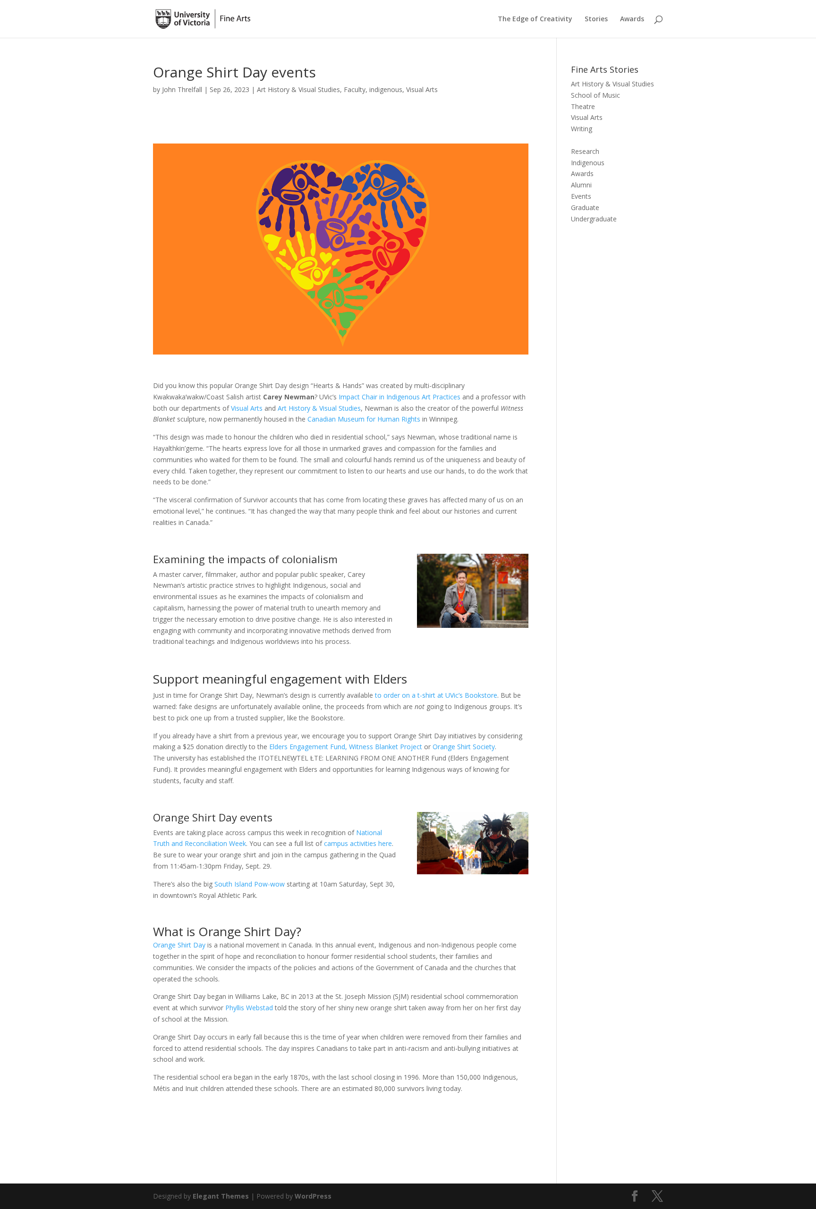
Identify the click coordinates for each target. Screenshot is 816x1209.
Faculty (355, 89)
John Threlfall (182, 89)
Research (585, 151)
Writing (581, 128)
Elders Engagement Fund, (308, 746)
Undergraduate (594, 218)
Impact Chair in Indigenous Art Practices (399, 396)
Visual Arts (422, 89)
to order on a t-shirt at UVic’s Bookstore (436, 695)
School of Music (595, 95)
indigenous (385, 89)
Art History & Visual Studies (298, 89)
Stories (596, 19)
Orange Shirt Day (179, 944)
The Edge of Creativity (535, 19)
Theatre (583, 106)
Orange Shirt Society (464, 746)
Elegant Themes (221, 1196)
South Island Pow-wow (249, 883)
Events (581, 196)
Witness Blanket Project (385, 746)
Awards (632, 19)
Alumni (581, 184)
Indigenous (587, 162)
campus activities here (358, 843)
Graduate (585, 207)
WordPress (313, 1196)
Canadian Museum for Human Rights (363, 418)
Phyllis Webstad (249, 1007)
